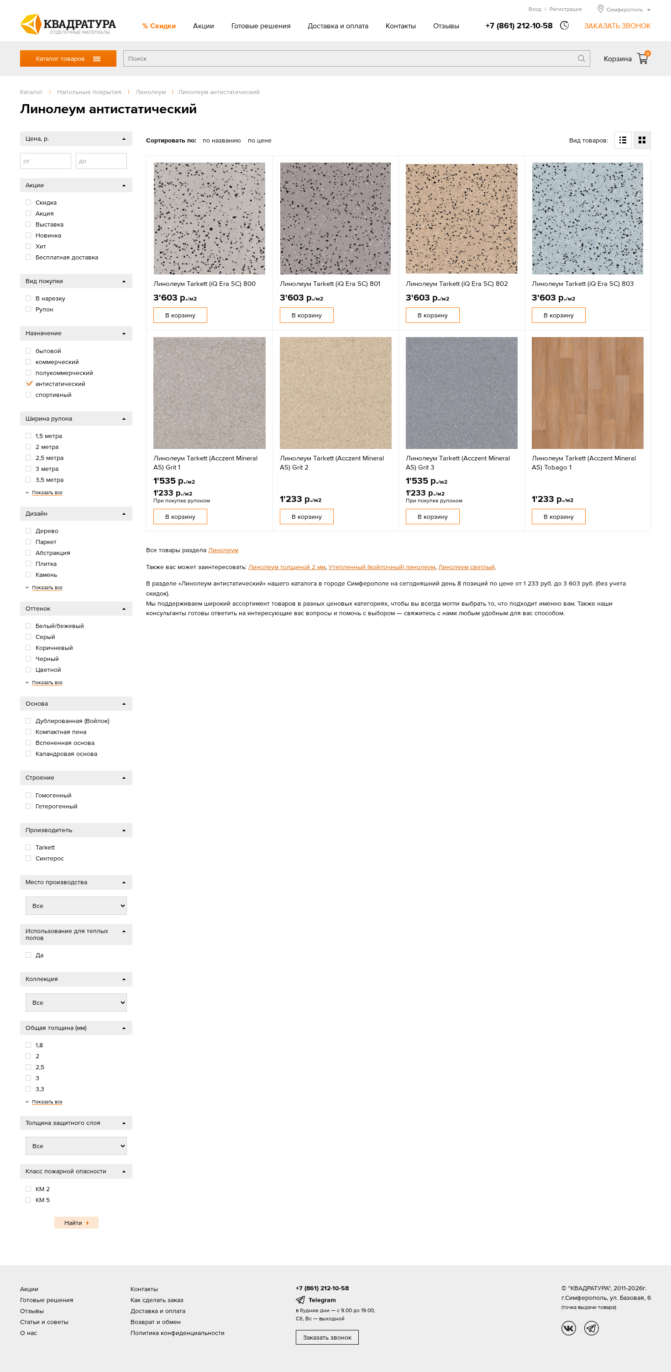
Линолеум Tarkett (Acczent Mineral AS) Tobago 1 (584, 462)
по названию (222, 140)
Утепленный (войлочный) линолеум (382, 566)
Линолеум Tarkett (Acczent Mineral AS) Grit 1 (205, 462)
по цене (260, 140)
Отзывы (446, 25)
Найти (73, 1222)
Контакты (401, 25)
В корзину (180, 315)
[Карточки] (642, 140)
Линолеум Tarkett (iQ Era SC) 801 (330, 283)
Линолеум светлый (466, 566)
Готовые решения (261, 25)
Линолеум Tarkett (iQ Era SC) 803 (583, 283)
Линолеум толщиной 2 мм (286, 566)
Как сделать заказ (157, 1299)
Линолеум (223, 550)
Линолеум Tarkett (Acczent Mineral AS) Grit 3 (458, 462)
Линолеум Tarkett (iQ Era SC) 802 (457, 283)
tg (591, 1328)
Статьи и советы (44, 1321)
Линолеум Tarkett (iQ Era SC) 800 (204, 283)
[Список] (623, 140)
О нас (28, 1332)
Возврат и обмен (156, 1321)
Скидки (163, 25)
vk (568, 1328)
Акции (203, 25)
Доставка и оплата (338, 25)
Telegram (322, 1299)
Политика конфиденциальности (178, 1332)
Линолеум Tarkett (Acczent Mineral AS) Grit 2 (332, 462)
